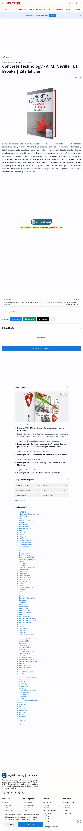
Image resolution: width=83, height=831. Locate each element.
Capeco (21, 534)
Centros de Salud (25, 543)
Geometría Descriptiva (27, 598)
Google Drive (69, 802)
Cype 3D (22, 563)
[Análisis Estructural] (27, 485)
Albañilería (23, 516)
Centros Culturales (25, 541)
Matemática (23, 629)
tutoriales (22, 725)
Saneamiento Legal (26, 672)
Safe (20, 670)
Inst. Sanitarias (24, 616)
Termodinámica (24, 694)
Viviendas (22, 704)
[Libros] (31, 9)
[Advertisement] (41, 36)
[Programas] (59, 9)
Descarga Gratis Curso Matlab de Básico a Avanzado (38, 473)
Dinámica (22, 571)
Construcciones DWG (26, 557)
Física (21, 592)
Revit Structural (24, 665)
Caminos (22, 532)
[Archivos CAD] (41, 9)
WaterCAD (22, 708)
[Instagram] (7, 792)
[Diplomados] (22, 9)
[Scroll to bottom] (79, 821)
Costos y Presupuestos (27, 559)
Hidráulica (22, 602)
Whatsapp (44, 15)
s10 (20, 719)
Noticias (22, 649)
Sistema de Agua (25, 680)
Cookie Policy (10, 824)
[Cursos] (13, 9)
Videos (21, 702)
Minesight (22, 643)
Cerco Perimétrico (25, 545)
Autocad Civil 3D (25, 528)
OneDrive (68, 813)
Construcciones (24, 555)
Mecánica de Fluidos (26, 635)
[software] (28, 425)
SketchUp (22, 682)
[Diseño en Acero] (36, 459)
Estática (21, 584)
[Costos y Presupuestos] (53, 441)
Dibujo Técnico (24, 569)
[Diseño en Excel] (55, 495)
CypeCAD (22, 565)
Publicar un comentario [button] (41, 348)
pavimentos (23, 717)
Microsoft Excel (24, 639)
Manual (21, 627)
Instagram (48, 816)
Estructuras (23, 582)
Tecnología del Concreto (27, 690)
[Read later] (72, 78)
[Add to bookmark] (66, 393)
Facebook (47, 813)
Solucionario (23, 686)
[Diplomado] (29, 451)
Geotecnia (22, 600)
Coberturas (23, 549)
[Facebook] (3, 792)
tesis (20, 723)
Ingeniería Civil (24, 610)
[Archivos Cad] (55, 485)
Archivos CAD (8, 810)
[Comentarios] (61, 393)
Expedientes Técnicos (26, 588)
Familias (22, 590)
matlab (21, 715)
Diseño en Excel (24, 579)
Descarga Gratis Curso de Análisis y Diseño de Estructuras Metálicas (41, 463)
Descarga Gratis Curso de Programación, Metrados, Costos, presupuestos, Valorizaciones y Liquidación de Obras (41, 445)
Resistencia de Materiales (28, 661)
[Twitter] (11, 792)
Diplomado (23, 573)
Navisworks (23, 645)
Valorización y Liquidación (28, 700)
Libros (21, 625)
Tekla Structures (24, 692)
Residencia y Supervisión (28, 659)
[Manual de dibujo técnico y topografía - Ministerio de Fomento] (22, 301)
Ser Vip (46, 805)
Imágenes (22, 604)
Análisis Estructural (26, 520)
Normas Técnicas (25, 647)
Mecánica (22, 633)
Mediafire (68, 808)
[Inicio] (5, 9)
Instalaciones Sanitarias (27, 620)
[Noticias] (68, 9)
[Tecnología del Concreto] (11, 312)
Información (23, 606)
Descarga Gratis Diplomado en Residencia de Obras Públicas (42, 454)
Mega (66, 810)
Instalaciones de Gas (26, 622)
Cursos (21, 561)
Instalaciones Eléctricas (27, 618)
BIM (20, 530)
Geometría (22, 596)
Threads (47, 819)
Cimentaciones (24, 547)
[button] (3, 3)
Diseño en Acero (25, 577)
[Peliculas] (77, 9)
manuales (22, 713)
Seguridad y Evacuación (27, 678)
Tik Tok (46, 821)
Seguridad (22, 676)
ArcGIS (21, 522)
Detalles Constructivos (27, 567)
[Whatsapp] (23, 792)
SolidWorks (23, 684)
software (22, 721)
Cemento (22, 539)
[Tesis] (50, 9)
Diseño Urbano (24, 575)
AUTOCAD (22, 512)
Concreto (22, 551)
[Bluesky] (19, 792)
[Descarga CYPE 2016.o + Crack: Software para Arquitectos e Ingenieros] (41, 406)
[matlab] (34, 470)
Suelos (21, 688)
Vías (20, 706)
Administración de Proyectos (29, 514)
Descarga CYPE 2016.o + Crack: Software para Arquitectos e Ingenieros (41, 429)
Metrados (22, 637)
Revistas (22, 663)
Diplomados (7, 805)
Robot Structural (25, 668)
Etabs (21, 586)
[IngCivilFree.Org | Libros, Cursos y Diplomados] (13, 3)
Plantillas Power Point (26, 651)
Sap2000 (22, 674)
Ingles (21, 614)
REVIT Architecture (25, 657)
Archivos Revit (24, 526)
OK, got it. (30, 824)
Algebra (22, 518)
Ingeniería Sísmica (25, 612)
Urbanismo (23, 698)
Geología (22, 594)
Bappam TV (77, 827)
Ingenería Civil (24, 608)
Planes (46, 808)
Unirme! (52, 15)
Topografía (23, 696)
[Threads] (15, 792)
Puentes (22, 655)
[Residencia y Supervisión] (41, 451)
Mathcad (22, 631)
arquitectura (23, 710)
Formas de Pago (50, 810)
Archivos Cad (23, 524)
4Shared (67, 805)
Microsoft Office (24, 641)
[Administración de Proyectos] (35, 441)
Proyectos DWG (24, 653)
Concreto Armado (25, 553)
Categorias (23, 537)
